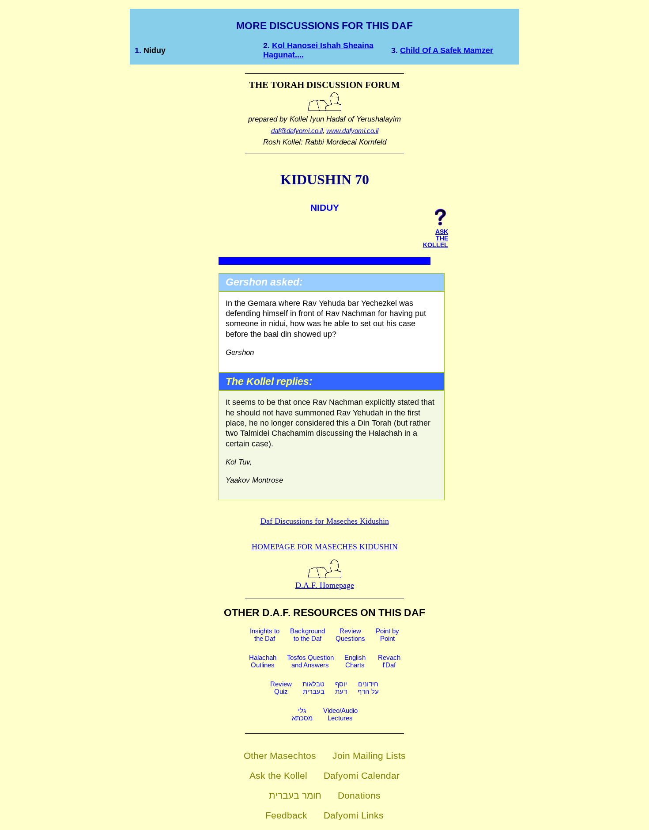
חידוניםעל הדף (368, 687)
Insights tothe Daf (264, 634)
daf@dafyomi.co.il (297, 130)
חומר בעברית (295, 795)
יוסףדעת (341, 687)
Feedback (286, 815)
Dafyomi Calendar (362, 775)
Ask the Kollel (278, 775)
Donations (359, 795)
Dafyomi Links (354, 815)
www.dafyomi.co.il (352, 130)
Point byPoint (387, 634)
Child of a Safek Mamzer (446, 50)
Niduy (154, 50)
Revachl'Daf (389, 661)
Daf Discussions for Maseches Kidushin (324, 521)
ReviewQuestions (350, 634)
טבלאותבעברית (313, 687)
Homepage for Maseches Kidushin (325, 546)
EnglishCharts (355, 661)
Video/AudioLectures (340, 714)
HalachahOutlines (262, 661)
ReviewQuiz (281, 687)
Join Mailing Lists (369, 755)
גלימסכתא (302, 714)
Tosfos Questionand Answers (310, 661)
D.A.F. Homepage (324, 585)
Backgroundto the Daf (307, 634)
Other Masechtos (280, 755)
